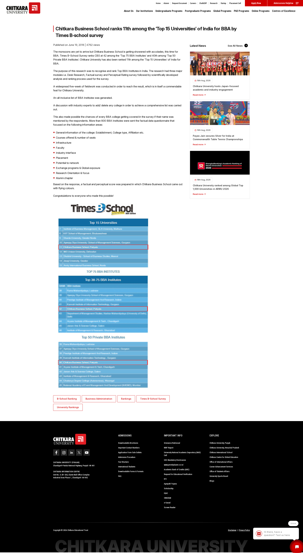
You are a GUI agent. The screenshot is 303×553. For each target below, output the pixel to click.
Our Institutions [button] (144, 10)
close (293, 523)
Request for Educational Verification (178, 474)
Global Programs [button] (222, 10)
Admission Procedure (126, 457)
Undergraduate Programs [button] (168, 10)
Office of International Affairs (221, 462)
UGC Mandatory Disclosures (175, 460)
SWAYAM (167, 498)
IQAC (166, 493)
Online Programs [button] (261, 10)
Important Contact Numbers (129, 448)
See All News (235, 45)
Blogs (212, 481)
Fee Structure (123, 462)
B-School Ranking (67, 398)
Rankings (126, 398)
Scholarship (168, 488)
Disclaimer (232, 530)
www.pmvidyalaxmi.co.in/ (174, 465)
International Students (126, 467)
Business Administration (99, 398)
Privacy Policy (244, 530)
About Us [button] (129, 10)
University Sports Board (219, 476)
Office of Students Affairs (219, 471)
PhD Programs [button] (241, 10)
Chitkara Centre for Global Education (224, 457)
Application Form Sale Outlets (130, 452)
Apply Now (256, 3)
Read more (198, 95)
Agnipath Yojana (170, 484)
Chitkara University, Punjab (220, 443)
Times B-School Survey (153, 398)
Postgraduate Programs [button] (198, 10)
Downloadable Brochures (128, 443)
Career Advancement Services (221, 467)
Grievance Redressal (172, 443)
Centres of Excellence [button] (283, 10)
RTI (165, 479)
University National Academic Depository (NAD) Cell (182, 453)
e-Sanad (167, 503)
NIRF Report (168, 448)
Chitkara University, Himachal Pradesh (224, 448)
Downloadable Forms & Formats (130, 471)
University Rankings (68, 407)
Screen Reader (169, 507)
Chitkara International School (221, 452)
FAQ (119, 476)
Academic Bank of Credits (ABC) (176, 469)
